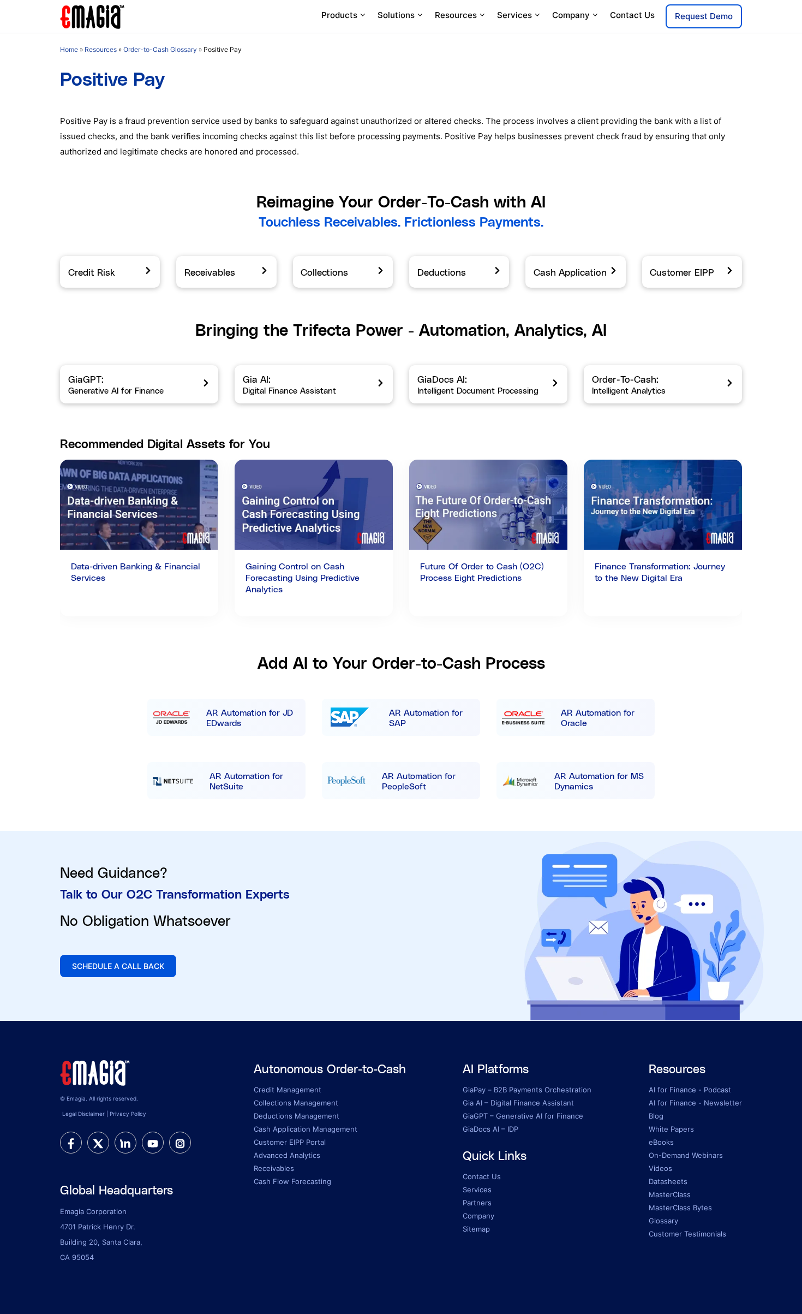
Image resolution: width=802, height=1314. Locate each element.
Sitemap (476, 1228)
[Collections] (343, 272)
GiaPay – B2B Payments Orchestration (527, 1089)
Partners (477, 1202)
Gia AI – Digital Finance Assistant (518, 1102)
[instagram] (180, 1143)
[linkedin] (125, 1143)
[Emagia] (92, 15)
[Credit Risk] (110, 272)
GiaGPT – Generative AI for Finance (523, 1115)
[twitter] (98, 1143)
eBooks (661, 1142)
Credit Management (287, 1089)
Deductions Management (296, 1115)
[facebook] (71, 1143)
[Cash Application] (575, 272)
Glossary (663, 1220)
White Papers (671, 1129)
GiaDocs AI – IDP (490, 1129)
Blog (656, 1115)
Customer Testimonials (687, 1233)
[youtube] (153, 1143)
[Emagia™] (95, 1071)
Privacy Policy (128, 1113)
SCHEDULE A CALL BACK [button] (118, 966)
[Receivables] (226, 272)
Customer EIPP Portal (290, 1142)
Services (514, 15)
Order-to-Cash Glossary (160, 49)
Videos (660, 1168)
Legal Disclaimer (83, 1113)
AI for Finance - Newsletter (695, 1102)
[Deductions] (459, 272)
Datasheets (668, 1181)
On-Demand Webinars (686, 1155)
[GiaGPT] (139, 384)
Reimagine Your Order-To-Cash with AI (401, 201)
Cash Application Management (305, 1129)
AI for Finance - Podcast (690, 1089)
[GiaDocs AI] (488, 384)
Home (69, 49)
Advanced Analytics (287, 1155)
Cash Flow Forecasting (292, 1181)
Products (339, 15)
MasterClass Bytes (680, 1207)
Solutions (396, 15)
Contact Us (632, 15)
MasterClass (670, 1194)
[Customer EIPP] (692, 272)
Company (571, 15)
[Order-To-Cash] (663, 384)
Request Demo (704, 16)
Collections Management (296, 1102)
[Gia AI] (314, 384)
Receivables (274, 1168)
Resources (456, 15)
